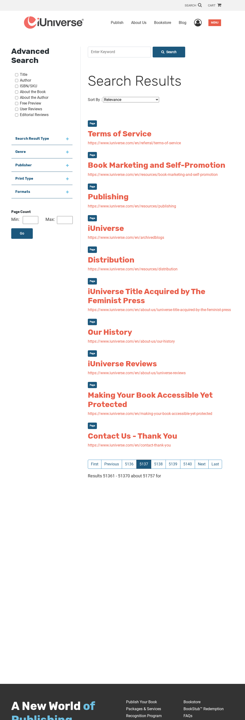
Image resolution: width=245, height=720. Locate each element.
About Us (138, 22)
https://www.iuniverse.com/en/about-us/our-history (131, 341)
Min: (15, 219)
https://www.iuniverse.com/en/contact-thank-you (129, 445)
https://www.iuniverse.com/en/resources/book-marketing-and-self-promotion (153, 174)
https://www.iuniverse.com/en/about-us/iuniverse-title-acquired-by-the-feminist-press (159, 309)
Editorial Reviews (34, 114)
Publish (117, 22)
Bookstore (162, 22)
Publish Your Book (141, 702)
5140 (187, 464)
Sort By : (95, 99)
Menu (214, 22)
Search (171, 52)
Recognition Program (144, 716)
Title (23, 74)
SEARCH (191, 5)
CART (212, 5)
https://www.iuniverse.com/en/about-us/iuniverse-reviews (137, 373)
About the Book (33, 91)
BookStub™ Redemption (204, 709)
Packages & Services (143, 709)
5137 (145, 464)
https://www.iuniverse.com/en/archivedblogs (126, 237)
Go (22, 233)
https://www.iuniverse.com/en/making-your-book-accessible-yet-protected (150, 413)
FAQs (188, 716)
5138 (158, 464)
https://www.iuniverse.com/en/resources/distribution (133, 269)
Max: (50, 219)
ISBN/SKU (28, 86)
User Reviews (31, 109)
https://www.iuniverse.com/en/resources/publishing (132, 206)
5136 (129, 464)
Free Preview (30, 103)
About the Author (34, 97)
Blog (182, 22)
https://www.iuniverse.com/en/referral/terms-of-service (134, 143)
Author (25, 80)
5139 (173, 464)
